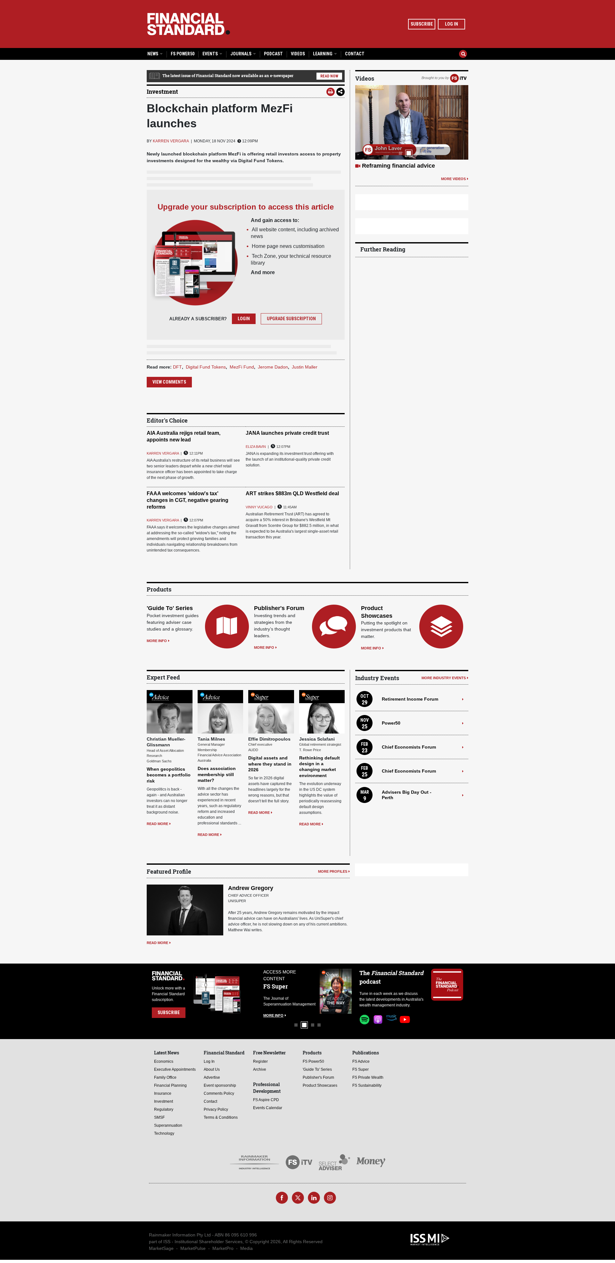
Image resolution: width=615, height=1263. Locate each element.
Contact (355, 54)
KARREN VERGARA (171, 141)
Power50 (391, 723)
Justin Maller (304, 366)
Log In (451, 24)
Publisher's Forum (279, 608)
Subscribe (422, 24)
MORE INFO (157, 641)
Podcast (273, 54)
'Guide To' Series (170, 608)
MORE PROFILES (332, 871)
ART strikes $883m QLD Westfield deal (292, 493)
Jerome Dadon (273, 366)
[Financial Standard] (188, 24)
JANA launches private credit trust (287, 433)
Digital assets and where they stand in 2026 (269, 763)
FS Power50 (182, 54)
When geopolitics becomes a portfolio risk (169, 775)
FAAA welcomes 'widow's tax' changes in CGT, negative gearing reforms (187, 500)
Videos (298, 54)
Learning (323, 54)
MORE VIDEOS (453, 194)
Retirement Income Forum (410, 699)
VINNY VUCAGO (259, 507)
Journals (241, 54)
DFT (177, 366)
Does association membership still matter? (217, 774)
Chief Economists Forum (409, 747)
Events (210, 54)
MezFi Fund (242, 366)
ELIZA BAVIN (256, 447)
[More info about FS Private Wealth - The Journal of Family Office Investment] (336, 991)
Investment (162, 91)
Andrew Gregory (250, 888)
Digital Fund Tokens (206, 366)
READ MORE (157, 824)
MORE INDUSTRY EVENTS (444, 678)
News (153, 54)
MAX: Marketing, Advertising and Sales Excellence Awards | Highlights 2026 (406, 173)
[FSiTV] (458, 78)
